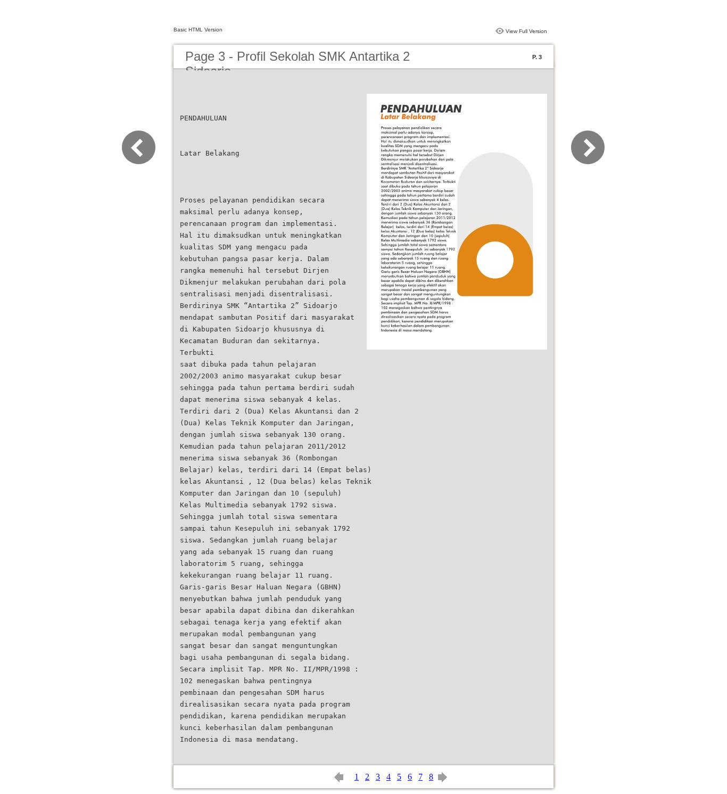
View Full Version (526, 31)
